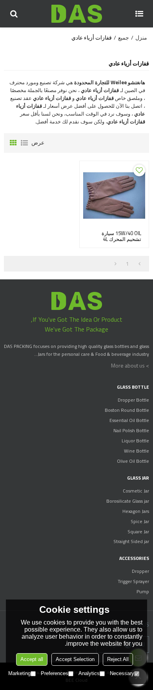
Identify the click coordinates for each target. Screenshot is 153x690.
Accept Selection (75, 659)
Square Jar (138, 531)
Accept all (31, 659)
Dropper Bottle (133, 400)
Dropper (140, 571)
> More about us (130, 365)
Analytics (89, 673)
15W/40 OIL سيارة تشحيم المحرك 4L (121, 236)
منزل (141, 38)
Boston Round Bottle (127, 410)
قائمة (24, 143)
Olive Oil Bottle (133, 461)
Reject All (118, 659)
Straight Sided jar (131, 541)
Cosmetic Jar (136, 490)
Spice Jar (140, 521)
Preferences (54, 673)
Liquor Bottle (135, 440)
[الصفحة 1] (139, 264)
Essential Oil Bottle (129, 420)
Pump (143, 591)
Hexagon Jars (135, 511)
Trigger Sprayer (133, 581)
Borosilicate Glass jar (127, 501)
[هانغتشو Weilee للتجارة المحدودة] (76, 14)
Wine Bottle (136, 451)
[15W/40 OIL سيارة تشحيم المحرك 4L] (114, 195)
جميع (123, 38)
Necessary (122, 673)
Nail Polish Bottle (131, 430)
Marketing (19, 673)
